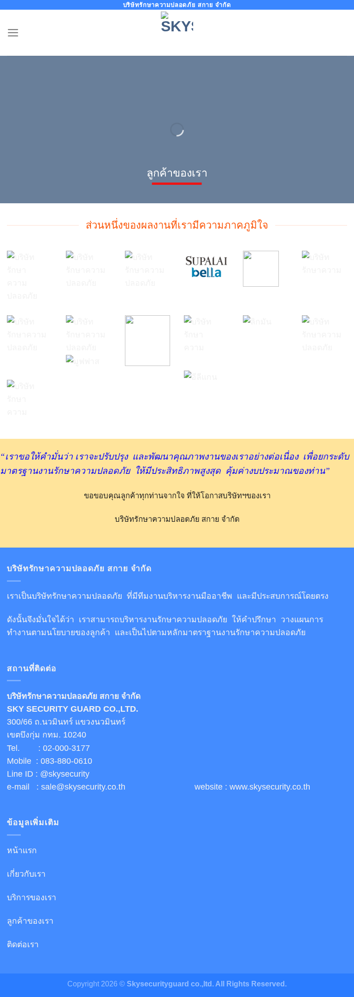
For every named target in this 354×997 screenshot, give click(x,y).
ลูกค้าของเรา (30, 921)
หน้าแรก (22, 850)
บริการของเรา (31, 897)
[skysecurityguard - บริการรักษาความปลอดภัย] (177, 33)
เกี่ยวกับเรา (26, 874)
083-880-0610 (66, 761)
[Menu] (13, 33)
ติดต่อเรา (23, 944)
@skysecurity (64, 774)
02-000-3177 (66, 748)
